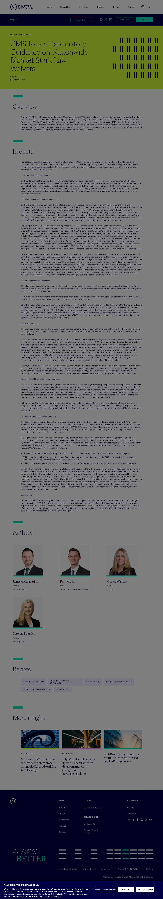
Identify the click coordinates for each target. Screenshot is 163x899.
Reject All (126, 890)
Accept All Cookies (145, 890)
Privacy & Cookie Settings (105, 890)
